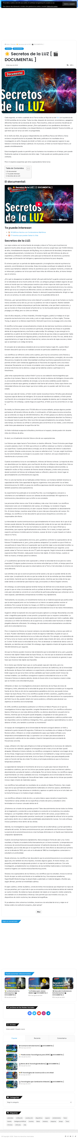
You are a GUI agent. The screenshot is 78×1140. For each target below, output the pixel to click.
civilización (19, 1118)
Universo (9, 1125)
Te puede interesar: (13, 174)
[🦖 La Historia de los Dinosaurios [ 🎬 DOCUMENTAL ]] (15, 983)
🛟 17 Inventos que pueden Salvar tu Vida (23, 235)
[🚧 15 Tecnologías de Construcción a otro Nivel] (11, 1075)
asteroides (10, 1118)
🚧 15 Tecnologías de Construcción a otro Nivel (36, 1073)
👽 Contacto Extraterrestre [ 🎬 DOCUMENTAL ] (36, 1046)
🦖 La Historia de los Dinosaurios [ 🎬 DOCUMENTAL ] (12, 993)
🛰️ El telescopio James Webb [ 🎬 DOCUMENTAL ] (38, 992)
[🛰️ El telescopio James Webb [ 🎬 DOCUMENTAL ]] (39, 983)
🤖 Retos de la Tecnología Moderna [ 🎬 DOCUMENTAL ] (39, 1064)
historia (9, 1121)
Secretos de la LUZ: (13, 176)
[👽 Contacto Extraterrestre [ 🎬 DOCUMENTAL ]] (11, 1048)
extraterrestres (57, 1118)
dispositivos (39, 1118)
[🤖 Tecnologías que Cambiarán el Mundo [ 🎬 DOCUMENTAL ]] (11, 1084)
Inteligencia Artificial (20, 1121)
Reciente (37, 1038)
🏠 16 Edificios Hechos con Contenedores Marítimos (27, 232)
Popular (14, 1038)
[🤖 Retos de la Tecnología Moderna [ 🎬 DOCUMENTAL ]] (11, 1066)
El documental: (12, 171)
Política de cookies (52, 6)
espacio (47, 1118)
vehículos (18, 1125)
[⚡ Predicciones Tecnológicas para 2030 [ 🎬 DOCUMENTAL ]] (11, 1057)
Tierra (67, 1121)
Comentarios (62, 1038)
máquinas (53, 1121)
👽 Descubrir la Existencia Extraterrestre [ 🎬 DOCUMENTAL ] (62, 993)
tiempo (61, 1121)
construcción (29, 1118)
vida (25, 1125)
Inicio (8, 44)
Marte (38, 1121)
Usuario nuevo (20, 1029)
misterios (45, 1121)
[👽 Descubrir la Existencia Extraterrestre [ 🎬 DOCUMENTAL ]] (63, 983)
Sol (58, 117)
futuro (65, 1118)
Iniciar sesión (10, 1029)
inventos (31, 1121)
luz (39, 912)
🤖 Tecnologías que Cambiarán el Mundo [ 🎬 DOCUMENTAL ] (41, 1082)
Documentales (18, 48)
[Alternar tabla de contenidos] (27, 168)
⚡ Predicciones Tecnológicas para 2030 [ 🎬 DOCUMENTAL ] (41, 1055)
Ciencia (13, 44)
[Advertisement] (39, 24)
